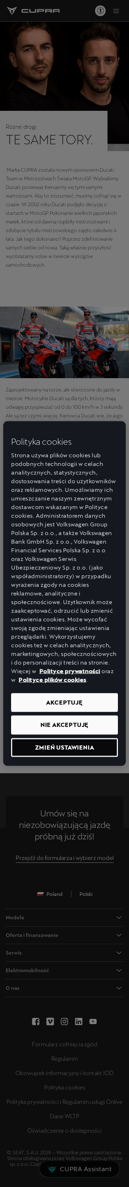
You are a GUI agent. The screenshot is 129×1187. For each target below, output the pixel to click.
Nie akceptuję (64, 724)
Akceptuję (64, 702)
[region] (64, 593)
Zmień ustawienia (64, 747)
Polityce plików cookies (52, 679)
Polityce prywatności (69, 671)
